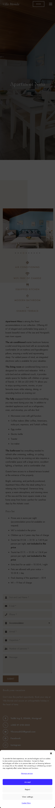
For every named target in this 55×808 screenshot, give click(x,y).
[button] (51, 753)
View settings (27, 796)
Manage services (27, 773)
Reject (27, 789)
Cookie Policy (26, 803)
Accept (27, 782)
